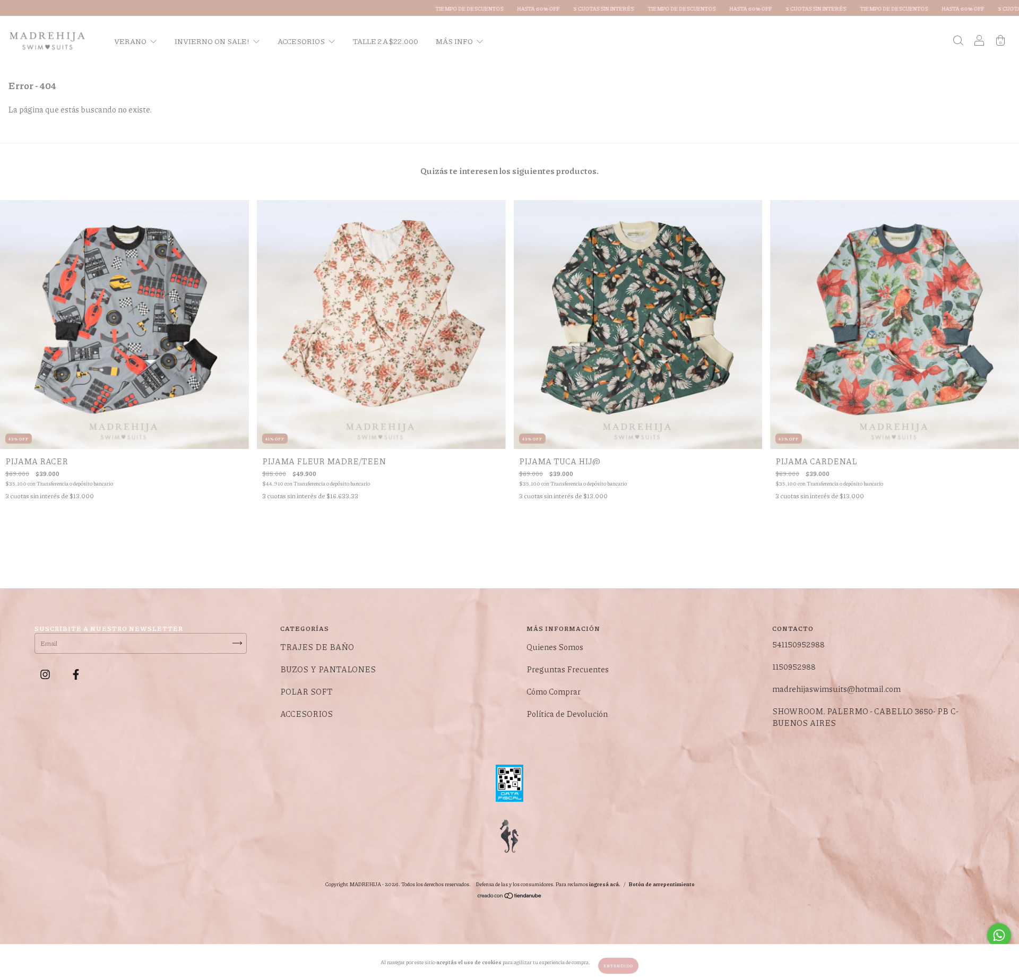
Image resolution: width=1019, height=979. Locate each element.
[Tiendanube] (510, 897)
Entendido (618, 965)
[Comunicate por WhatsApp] (999, 935)
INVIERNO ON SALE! (213, 41)
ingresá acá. (604, 884)
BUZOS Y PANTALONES (328, 669)
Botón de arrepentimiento (661, 884)
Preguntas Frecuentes (567, 669)
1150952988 (794, 666)
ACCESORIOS (302, 41)
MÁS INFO (455, 41)
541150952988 (798, 644)
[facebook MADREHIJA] (76, 674)
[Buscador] (958, 41)
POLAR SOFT (306, 691)
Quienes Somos (554, 647)
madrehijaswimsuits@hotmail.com (836, 689)
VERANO (131, 41)
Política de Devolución (567, 714)
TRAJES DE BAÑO (317, 647)
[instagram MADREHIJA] (45, 674)
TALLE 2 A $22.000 (385, 41)
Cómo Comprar (553, 691)
